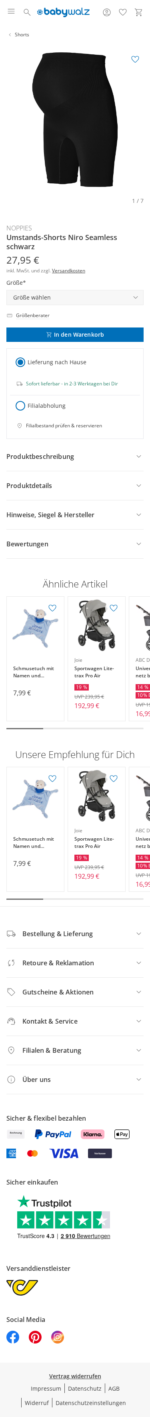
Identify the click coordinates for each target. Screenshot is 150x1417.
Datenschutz (85, 1388)
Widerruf (37, 1403)
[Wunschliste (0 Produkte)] (123, 12)
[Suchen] (27, 12)
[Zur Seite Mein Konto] (107, 12)
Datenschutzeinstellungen (91, 1403)
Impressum (46, 1388)
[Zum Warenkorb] (139, 12)
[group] (75, 119)
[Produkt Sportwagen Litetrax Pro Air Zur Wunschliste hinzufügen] (113, 608)
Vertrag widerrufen (75, 1376)
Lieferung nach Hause (57, 362)
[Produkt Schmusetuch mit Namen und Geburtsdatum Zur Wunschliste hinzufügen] (52, 608)
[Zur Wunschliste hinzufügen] (135, 59)
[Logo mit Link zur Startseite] (63, 12)
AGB (114, 1388)
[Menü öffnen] (11, 12)
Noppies (19, 228)
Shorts (22, 34)
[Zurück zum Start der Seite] (142, 1361)
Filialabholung (47, 405)
